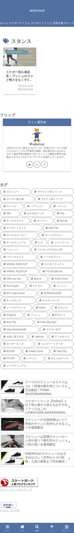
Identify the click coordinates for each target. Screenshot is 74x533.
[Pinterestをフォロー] (44, 164)
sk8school (38, 144)
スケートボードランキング (16, 489)
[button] (67, 472)
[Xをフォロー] (37, 164)
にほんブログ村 (10, 510)
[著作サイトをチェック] (29, 164)
